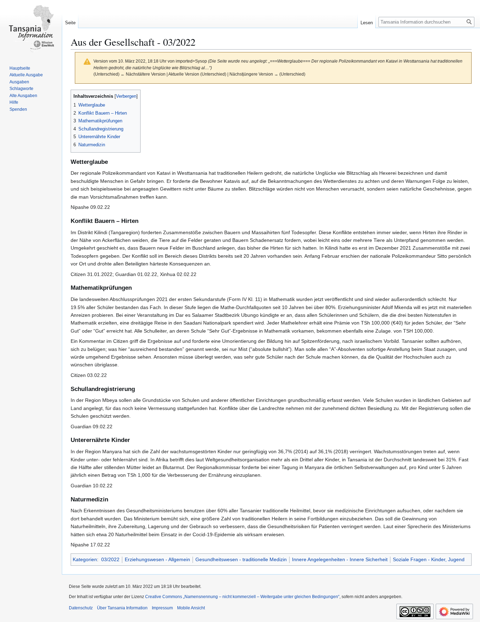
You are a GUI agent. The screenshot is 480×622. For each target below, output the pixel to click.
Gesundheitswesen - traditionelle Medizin (241, 559)
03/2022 (110, 559)
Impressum (162, 607)
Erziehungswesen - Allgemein (157, 559)
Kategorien (85, 559)
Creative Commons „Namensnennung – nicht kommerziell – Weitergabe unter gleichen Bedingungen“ (242, 596)
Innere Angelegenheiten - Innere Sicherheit (340, 559)
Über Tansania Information (122, 607)
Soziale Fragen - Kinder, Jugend (429, 559)
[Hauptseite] (31, 28)
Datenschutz (81, 607)
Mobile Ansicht (191, 607)
